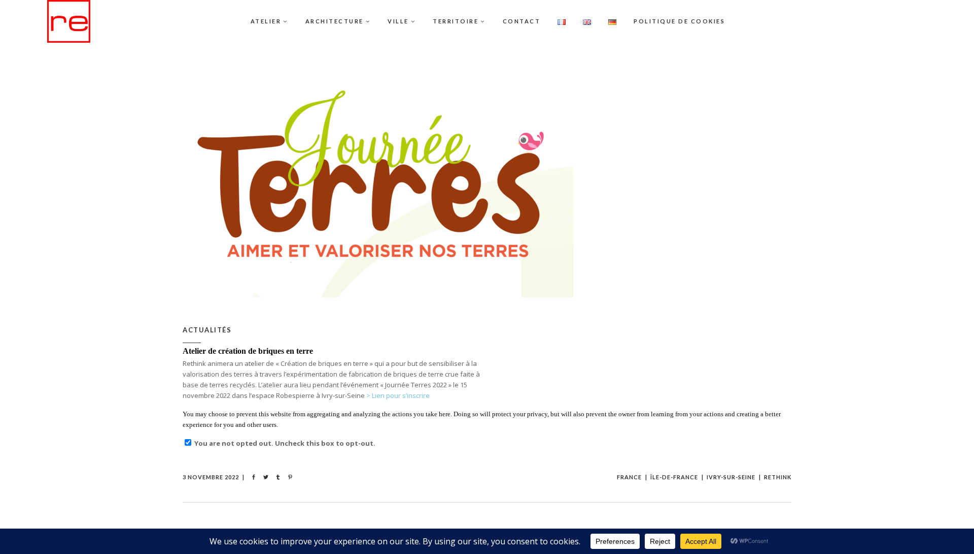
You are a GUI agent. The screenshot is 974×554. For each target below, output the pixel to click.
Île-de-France (674, 477)
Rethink (777, 477)
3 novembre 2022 (211, 477)
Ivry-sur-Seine (731, 477)
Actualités (207, 330)
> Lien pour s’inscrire (398, 395)
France (629, 477)
